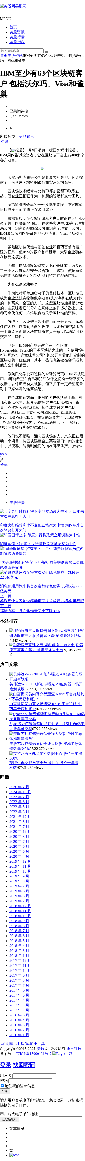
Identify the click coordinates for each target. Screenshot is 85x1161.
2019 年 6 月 (19, 891)
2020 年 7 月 (19, 841)
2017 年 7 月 (19, 985)
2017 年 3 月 (19, 1005)
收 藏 (4, 141)
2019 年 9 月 (19, 876)
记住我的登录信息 (20, 1086)
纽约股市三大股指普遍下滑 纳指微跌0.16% (45, 636)
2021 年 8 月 (19, 822)
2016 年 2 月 (19, 1030)
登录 (5, 1065)
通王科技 (73, 1049)
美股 (41, 1049)
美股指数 (17, 42)
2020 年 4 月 (19, 856)
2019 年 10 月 (20, 871)
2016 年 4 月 (19, 1020)
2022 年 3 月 (19, 812)
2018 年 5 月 (19, 941)
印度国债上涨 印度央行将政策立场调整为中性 (38, 544)
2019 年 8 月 (19, 881)
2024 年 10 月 (20, 792)
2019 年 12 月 (20, 861)
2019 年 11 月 (20, 866)
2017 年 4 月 (19, 1000)
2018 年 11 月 (20, 911)
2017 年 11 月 (20, 965)
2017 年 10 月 (20, 970)
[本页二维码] (14, 1155)
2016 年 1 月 (19, 1035)
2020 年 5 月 (19, 851)
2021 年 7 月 (19, 827)
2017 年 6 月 (19, 990)
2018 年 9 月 (19, 921)
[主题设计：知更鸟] (62, 1054)
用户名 (5, 1076)
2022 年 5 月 (19, 807)
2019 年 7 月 (19, 886)
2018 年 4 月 (19, 946)
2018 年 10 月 (20, 916)
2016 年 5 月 (19, 1015)
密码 (4, 1081)
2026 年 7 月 (19, 787)
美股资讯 (17, 32)
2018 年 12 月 (20, 906)
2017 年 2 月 (19, 1010)
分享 (4, 465)
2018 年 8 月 (19, 926)
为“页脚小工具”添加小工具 (22, 1044)
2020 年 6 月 (19, 846)
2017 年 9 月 (19, 975)
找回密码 (24, 1065)
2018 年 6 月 (19, 936)
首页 (13, 27)
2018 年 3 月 (19, 951)
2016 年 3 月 (19, 1025)
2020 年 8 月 (19, 836)
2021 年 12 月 (20, 817)
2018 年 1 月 (19, 956)
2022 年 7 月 (19, 797)
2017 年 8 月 (19, 980)
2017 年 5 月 (19, 995)
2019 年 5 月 (19, 896)
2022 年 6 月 (19, 802)
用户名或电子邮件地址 (19, 1114)
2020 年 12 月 (20, 832)
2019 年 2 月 (19, 901)
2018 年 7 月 (19, 931)
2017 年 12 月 (20, 961)
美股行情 (17, 37)
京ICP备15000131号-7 (33, 1054)
